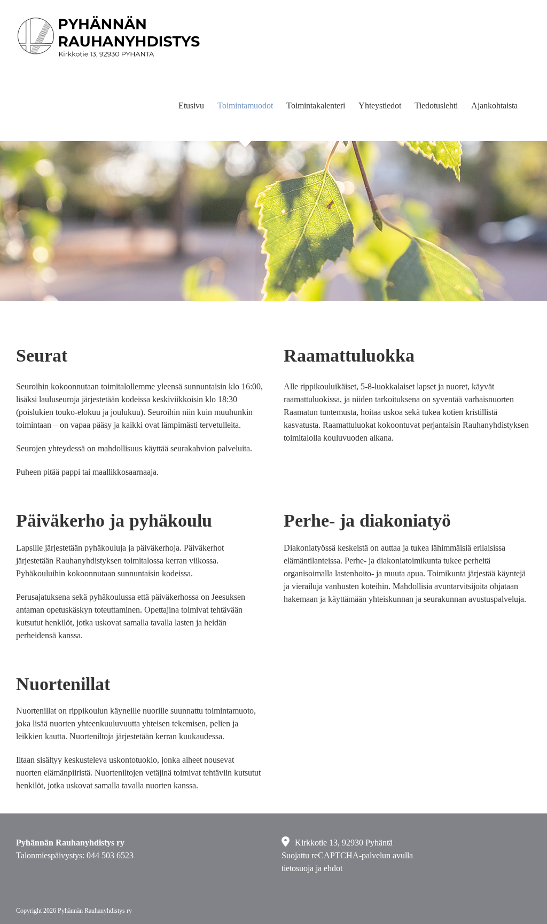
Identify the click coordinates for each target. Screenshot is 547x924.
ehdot (333, 868)
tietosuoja (298, 868)
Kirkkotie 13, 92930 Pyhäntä (344, 842)
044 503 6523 (110, 855)
